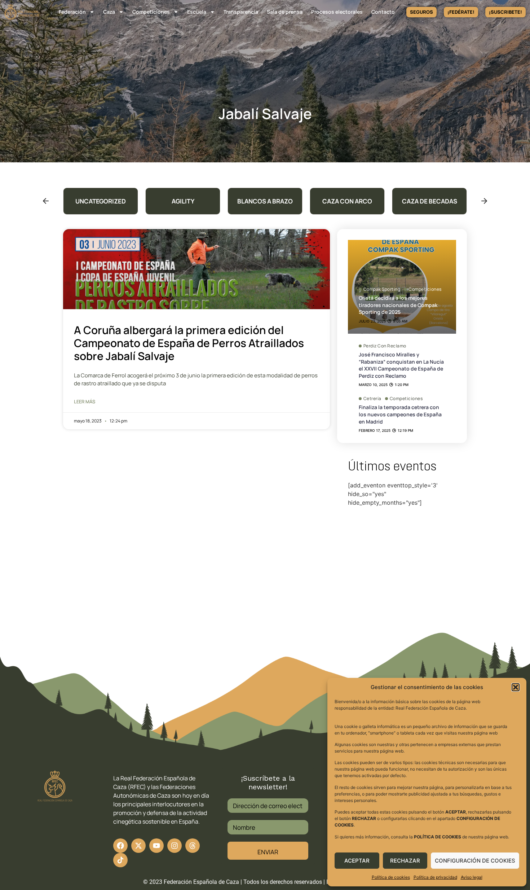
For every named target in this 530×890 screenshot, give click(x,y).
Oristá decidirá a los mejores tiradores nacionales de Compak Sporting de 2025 (398, 304)
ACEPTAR (357, 860)
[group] (100, 201)
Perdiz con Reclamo (384, 346)
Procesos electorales (337, 11)
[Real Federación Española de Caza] (21, 12)
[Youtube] (156, 845)
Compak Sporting (382, 289)
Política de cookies (391, 877)
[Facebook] (120, 845)
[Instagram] (174, 845)
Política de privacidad (435, 877)
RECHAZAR (405, 860)
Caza (109, 11)
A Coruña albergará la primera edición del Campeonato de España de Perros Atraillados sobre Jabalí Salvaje (189, 343)
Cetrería (372, 398)
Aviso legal (471, 877)
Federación (72, 11)
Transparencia (241, 11)
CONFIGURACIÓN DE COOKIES (475, 860)
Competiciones (151, 11)
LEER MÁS (84, 401)
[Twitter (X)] (138, 845)
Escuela (196, 11)
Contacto (383, 11)
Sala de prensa (284, 11)
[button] (515, 687)
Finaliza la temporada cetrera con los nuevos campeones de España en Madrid (400, 414)
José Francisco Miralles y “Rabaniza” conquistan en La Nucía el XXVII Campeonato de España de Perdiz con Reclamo (401, 365)
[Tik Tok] (192, 845)
